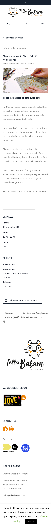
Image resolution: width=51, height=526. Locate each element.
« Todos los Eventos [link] (13, 37)
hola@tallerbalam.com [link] (14, 495)
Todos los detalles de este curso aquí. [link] (21, 97)
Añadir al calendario (23, 300)
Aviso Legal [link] (12, 516)
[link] (25, 12)
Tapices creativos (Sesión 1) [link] (11, 317)
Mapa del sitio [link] (41, 520)
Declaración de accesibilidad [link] (17, 520)
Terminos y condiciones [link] (32, 516)
